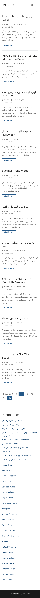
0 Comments (8, 27)
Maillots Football (9, 476)
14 (4, 398)
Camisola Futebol (9, 530)
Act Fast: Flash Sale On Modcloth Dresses (16, 280)
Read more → (9, 45)
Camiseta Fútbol (8, 487)
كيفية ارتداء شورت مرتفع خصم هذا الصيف (19, 94)
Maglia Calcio (7, 498)
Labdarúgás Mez (9, 492)
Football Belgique (9, 558)
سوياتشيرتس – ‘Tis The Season (15, 356)
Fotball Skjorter (8, 525)
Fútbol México (8, 519)
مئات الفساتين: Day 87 (10, 443)
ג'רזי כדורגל (6, 541)
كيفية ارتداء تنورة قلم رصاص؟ (13, 424)
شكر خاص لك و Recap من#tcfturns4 (16, 447)
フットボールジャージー (11, 536)
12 (27, 394)
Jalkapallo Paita (8, 508)
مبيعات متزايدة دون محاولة (17, 318)
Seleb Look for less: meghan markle (17, 439)
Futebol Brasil (7, 552)
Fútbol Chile (7, 580)
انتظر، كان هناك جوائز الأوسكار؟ (14, 459)
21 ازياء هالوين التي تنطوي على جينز (19, 244)
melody (8, 5)
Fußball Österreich (9, 547)
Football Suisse (8, 574)
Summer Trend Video (15, 170)
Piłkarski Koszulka (9, 503)
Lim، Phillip (6, 451)
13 (32, 394)
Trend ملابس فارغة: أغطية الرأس (17, 18)
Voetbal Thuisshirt (9, 514)
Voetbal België (8, 563)
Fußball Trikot (7, 470)
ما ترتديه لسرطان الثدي (15, 206)
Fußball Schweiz (8, 569)
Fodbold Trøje (7, 465)
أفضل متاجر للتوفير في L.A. (12, 420)
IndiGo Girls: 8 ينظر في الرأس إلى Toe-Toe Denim (19, 57)
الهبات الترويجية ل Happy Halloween (16, 133)
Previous (8, 394)
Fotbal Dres (6, 481)
